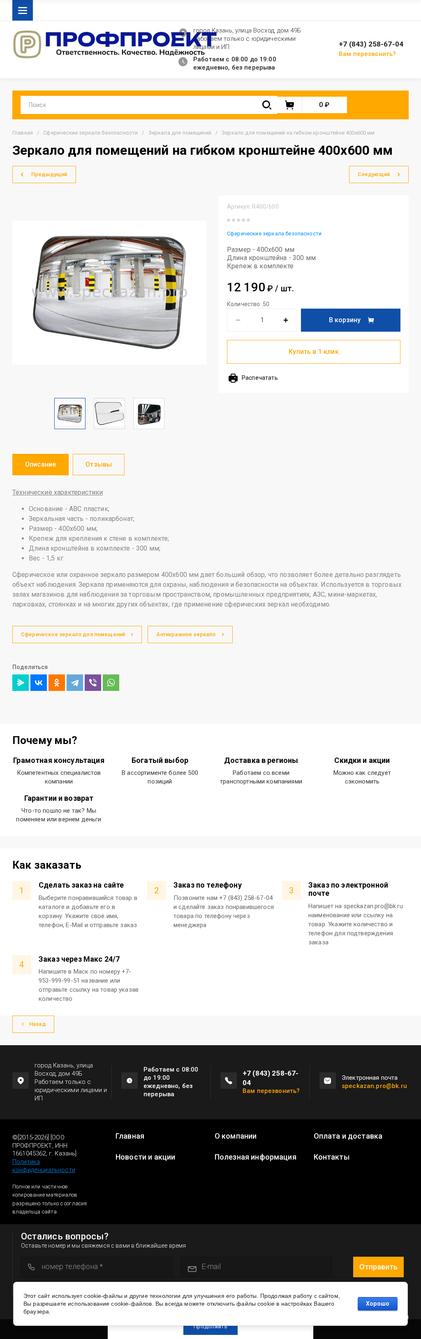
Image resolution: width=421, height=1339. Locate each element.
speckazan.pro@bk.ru (374, 1086)
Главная (22, 133)
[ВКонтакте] (38, 682)
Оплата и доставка (348, 1136)
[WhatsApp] (111, 682)
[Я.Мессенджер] (20, 682)
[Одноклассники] (57, 682)
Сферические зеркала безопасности (90, 133)
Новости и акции (145, 1157)
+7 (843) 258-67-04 (371, 44)
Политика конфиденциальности (43, 1166)
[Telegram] (75, 682)
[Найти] (267, 105)
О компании (236, 1136)
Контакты (331, 1157)
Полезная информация (255, 1157)
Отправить (378, 1266)
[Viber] (93, 682)
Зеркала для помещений (179, 133)
